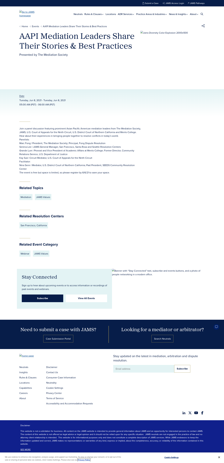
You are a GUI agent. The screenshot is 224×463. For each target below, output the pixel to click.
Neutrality (51, 382)
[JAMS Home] (31, 13)
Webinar (25, 253)
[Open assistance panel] (216, 327)
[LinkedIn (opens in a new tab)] (184, 413)
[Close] (219, 457)
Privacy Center (54, 393)
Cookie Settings (54, 388)
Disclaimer (51, 367)
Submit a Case (151, 3)
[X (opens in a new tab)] (190, 413)
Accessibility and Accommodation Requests (69, 403)
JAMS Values (43, 197)
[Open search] (202, 14)
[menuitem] (78, 14)
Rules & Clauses (93, 14)
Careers (23, 393)
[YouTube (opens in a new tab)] (196, 413)
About (193, 14)
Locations (111, 14)
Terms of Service (55, 398)
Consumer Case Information (61, 377)
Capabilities (25, 388)
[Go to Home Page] (31, 356)
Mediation (26, 197)
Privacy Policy (84, 459)
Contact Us (52, 372)
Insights (23, 372)
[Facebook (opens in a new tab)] (202, 413)
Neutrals (78, 14)
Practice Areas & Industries (151, 14)
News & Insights (178, 14)
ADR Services (125, 14)
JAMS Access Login (174, 3)
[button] (203, 26)
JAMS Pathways (197, 3)
